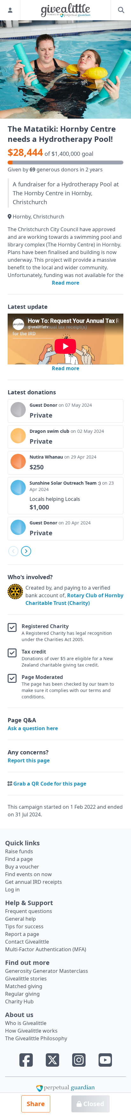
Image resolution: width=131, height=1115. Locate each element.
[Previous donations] (13, 551)
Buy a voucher (22, 866)
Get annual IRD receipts (33, 881)
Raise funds (19, 851)
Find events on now (28, 874)
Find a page (19, 858)
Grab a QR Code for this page (49, 783)
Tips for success (24, 926)
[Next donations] (26, 551)
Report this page (29, 760)
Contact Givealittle (27, 941)
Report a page (22, 934)
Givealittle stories (26, 978)
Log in (12, 889)
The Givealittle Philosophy (36, 1038)
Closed (93, 1103)
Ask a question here (33, 728)
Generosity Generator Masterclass (46, 970)
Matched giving (23, 986)
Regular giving (22, 993)
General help (20, 918)
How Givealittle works (31, 1030)
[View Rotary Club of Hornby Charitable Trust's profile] (15, 595)
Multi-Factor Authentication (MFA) (45, 949)
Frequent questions (28, 911)
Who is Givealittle (25, 1023)
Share (36, 1103)
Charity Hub (19, 1001)
